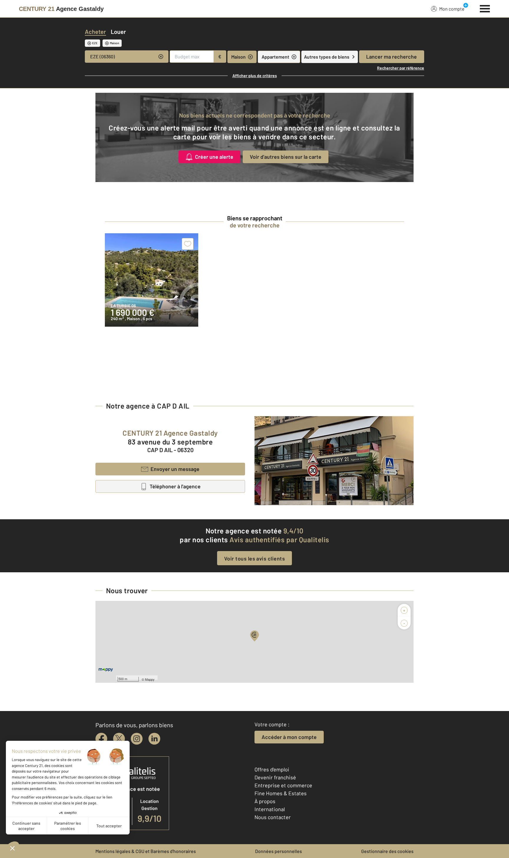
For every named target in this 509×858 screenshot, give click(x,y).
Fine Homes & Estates (280, 793)
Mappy (150, 679)
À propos (264, 801)
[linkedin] (154, 739)
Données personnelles (278, 851)
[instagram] (137, 739)
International (269, 809)
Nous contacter (272, 817)
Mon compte (452, 8)
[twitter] (119, 739)
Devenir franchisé (275, 777)
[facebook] (101, 739)
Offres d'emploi (271, 769)
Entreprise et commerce (283, 785)
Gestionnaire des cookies (387, 851)
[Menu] (485, 8)
